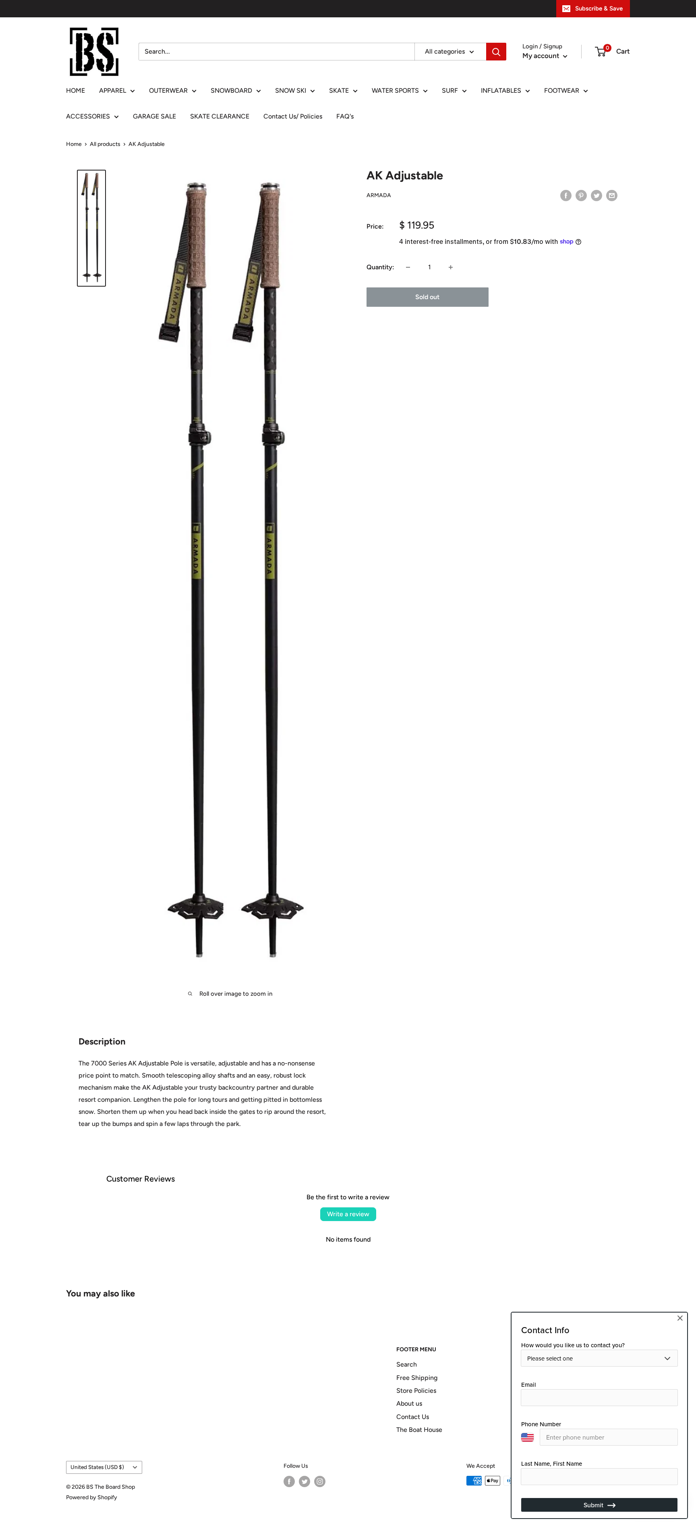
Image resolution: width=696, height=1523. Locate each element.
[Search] (496, 51)
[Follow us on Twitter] (304, 1481)
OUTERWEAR (168, 90)
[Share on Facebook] (566, 195)
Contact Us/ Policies (292, 116)
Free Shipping (416, 1378)
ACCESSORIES (88, 116)
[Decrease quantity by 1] (408, 267)
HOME (75, 90)
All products (105, 144)
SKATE (339, 90)
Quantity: (380, 267)
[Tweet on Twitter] (596, 195)
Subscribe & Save (599, 8)
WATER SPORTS (395, 90)
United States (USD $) (97, 1467)
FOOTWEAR (561, 90)
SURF (450, 90)
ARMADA (379, 195)
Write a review (348, 1214)
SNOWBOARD (231, 90)
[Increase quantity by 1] (450, 267)
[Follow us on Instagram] (319, 1481)
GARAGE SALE (154, 116)
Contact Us (412, 1417)
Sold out (427, 297)
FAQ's (345, 116)
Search (406, 1364)
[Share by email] (611, 195)
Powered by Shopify (91, 1497)
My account (541, 56)
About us (409, 1403)
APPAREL (112, 90)
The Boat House (419, 1430)
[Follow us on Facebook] (289, 1481)
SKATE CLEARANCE (219, 116)
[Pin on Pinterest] (581, 195)
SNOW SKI (290, 90)
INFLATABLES (501, 90)
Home (74, 144)
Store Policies (416, 1390)
